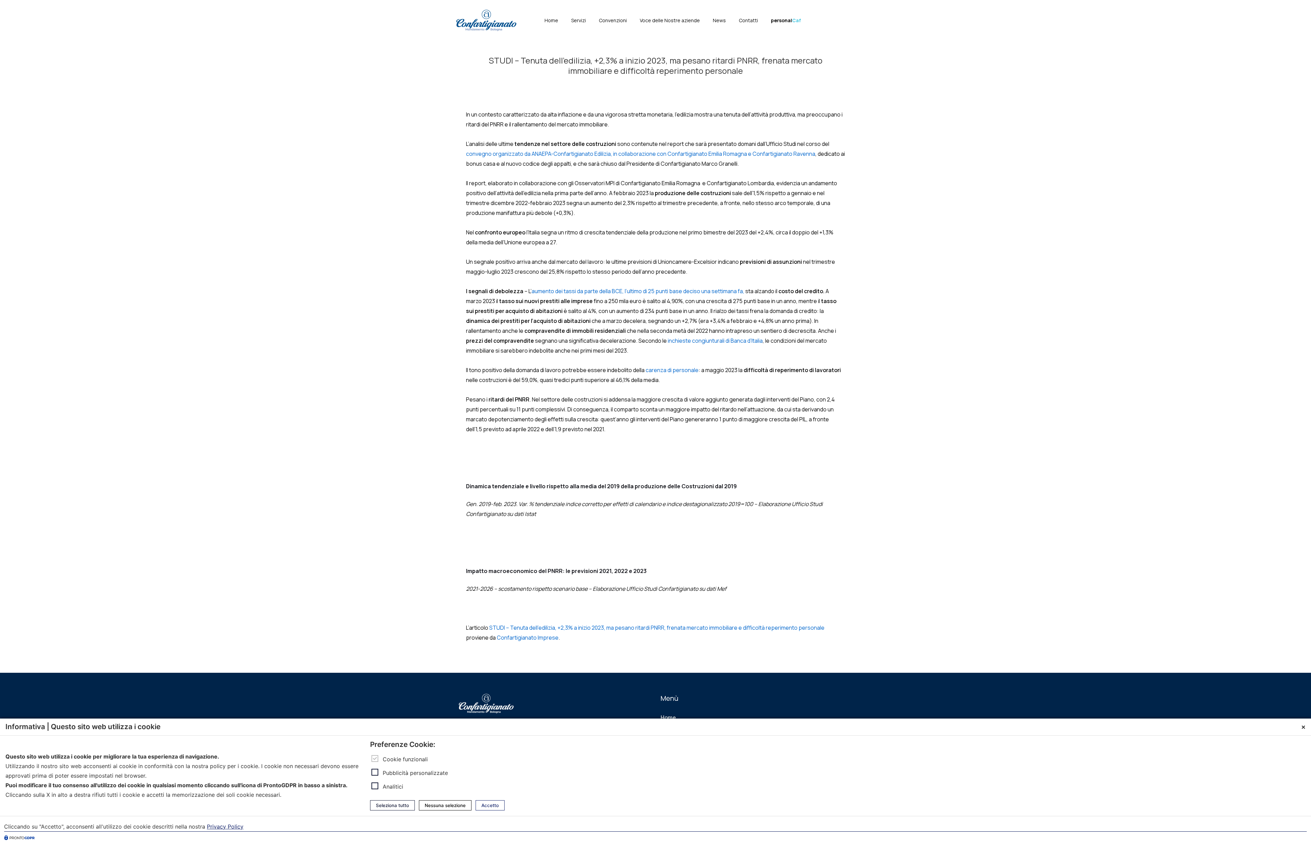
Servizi (578, 20)
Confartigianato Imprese (528, 637)
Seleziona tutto (392, 805)
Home (551, 20)
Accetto (490, 805)
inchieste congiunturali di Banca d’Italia (715, 340)
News (719, 20)
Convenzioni (613, 20)
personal (786, 20)
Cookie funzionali (405, 758)
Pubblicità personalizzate (415, 772)
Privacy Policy (225, 826)
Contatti (748, 20)
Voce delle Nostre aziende (670, 20)
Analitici (393, 786)
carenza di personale (672, 370)
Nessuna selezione (445, 805)
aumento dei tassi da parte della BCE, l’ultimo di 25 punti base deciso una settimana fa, (638, 291)
